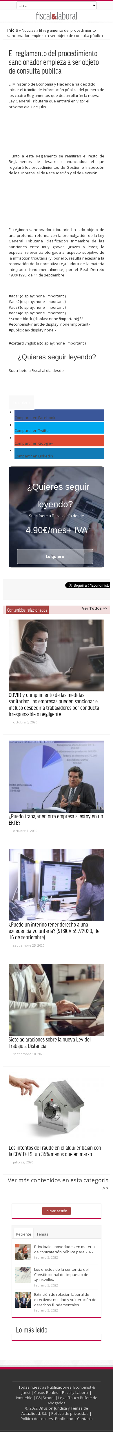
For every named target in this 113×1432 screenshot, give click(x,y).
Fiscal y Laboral (75, 1392)
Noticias (29, 30)
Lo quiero (21, 402)
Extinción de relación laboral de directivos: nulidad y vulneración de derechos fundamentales (65, 1299)
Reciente (23, 1234)
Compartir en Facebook (34, 417)
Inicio (12, 30)
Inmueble (24, 1397)
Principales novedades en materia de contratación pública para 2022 (64, 1249)
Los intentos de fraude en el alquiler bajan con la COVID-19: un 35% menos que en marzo (55, 1150)
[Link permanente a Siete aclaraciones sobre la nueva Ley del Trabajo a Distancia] (56, 1000)
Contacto (85, 1418)
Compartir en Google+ (33, 443)
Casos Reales (46, 1392)
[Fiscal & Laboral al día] (56, 15)
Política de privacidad (70, 1413)
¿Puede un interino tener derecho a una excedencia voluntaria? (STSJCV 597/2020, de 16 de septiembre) (54, 930)
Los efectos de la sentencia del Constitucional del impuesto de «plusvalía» (61, 1274)
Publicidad (64, 1418)
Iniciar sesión (56, 1211)
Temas (42, 1234)
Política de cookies (37, 1418)
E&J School (45, 1397)
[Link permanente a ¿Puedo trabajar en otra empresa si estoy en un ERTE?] (56, 777)
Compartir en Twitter (32, 430)
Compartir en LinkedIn (33, 456)
